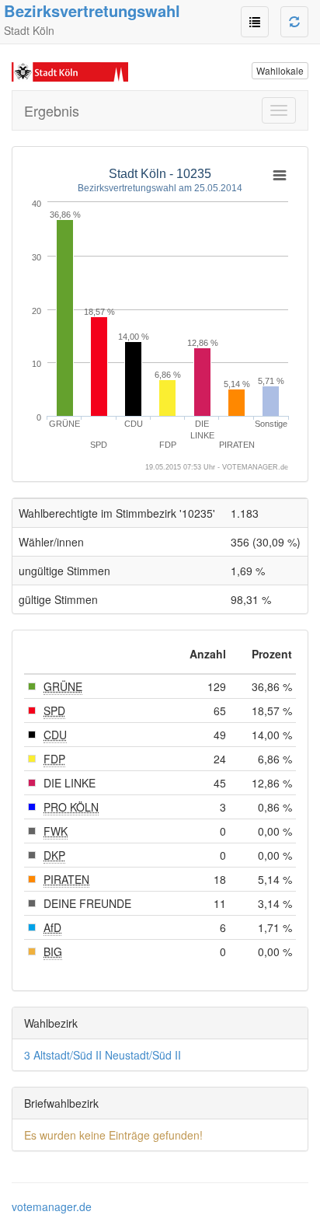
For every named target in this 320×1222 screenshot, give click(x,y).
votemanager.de (52, 1206)
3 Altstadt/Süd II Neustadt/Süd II (102, 1055)
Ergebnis (51, 110)
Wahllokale (280, 70)
